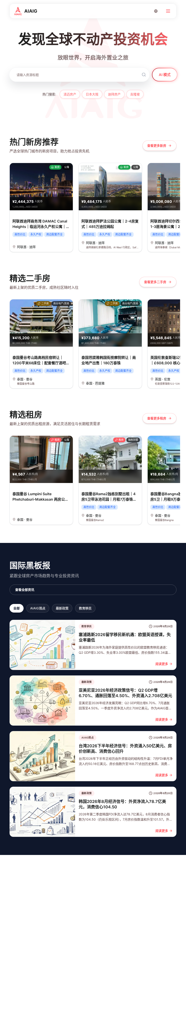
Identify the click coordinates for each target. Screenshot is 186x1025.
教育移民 (85, 608)
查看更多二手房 (155, 282)
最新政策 (62, 608)
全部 (16, 608)
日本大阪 (92, 94)
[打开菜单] (168, 11)
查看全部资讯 (24, 590)
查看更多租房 (156, 418)
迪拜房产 (114, 94)
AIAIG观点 (37, 608)
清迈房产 (70, 94)
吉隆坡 (135, 94)
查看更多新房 (156, 145)
